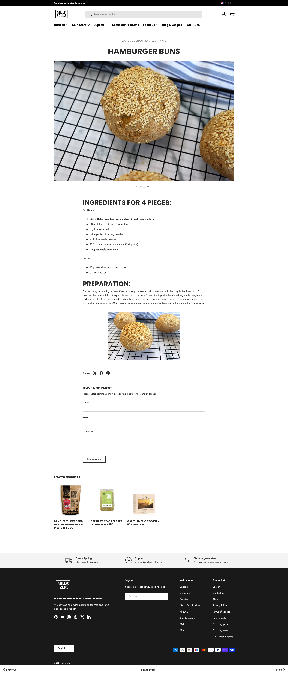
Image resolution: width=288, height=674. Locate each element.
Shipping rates (220, 630)
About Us (149, 25)
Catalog (59, 25)
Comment (88, 431)
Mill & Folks (65, 663)
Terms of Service (221, 611)
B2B (197, 25)
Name (86, 402)
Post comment (94, 459)
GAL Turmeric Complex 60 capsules (143, 523)
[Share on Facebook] (101, 373)
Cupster (99, 25)
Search (216, 586)
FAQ (188, 25)
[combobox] (143, 14)
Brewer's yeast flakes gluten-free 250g (106, 523)
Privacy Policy (220, 605)
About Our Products (125, 25)
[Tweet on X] (95, 373)
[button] (227, 3)
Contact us (218, 593)
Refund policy (220, 618)
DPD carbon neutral (223, 636)
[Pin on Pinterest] (108, 373)
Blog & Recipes (172, 25)
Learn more (80, 3)
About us (217, 599)
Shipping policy (221, 624)
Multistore (79, 25)
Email (85, 416)
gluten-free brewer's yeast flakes (113, 224)
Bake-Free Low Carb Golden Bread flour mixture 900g (68, 524)
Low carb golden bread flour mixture (144, 41)
